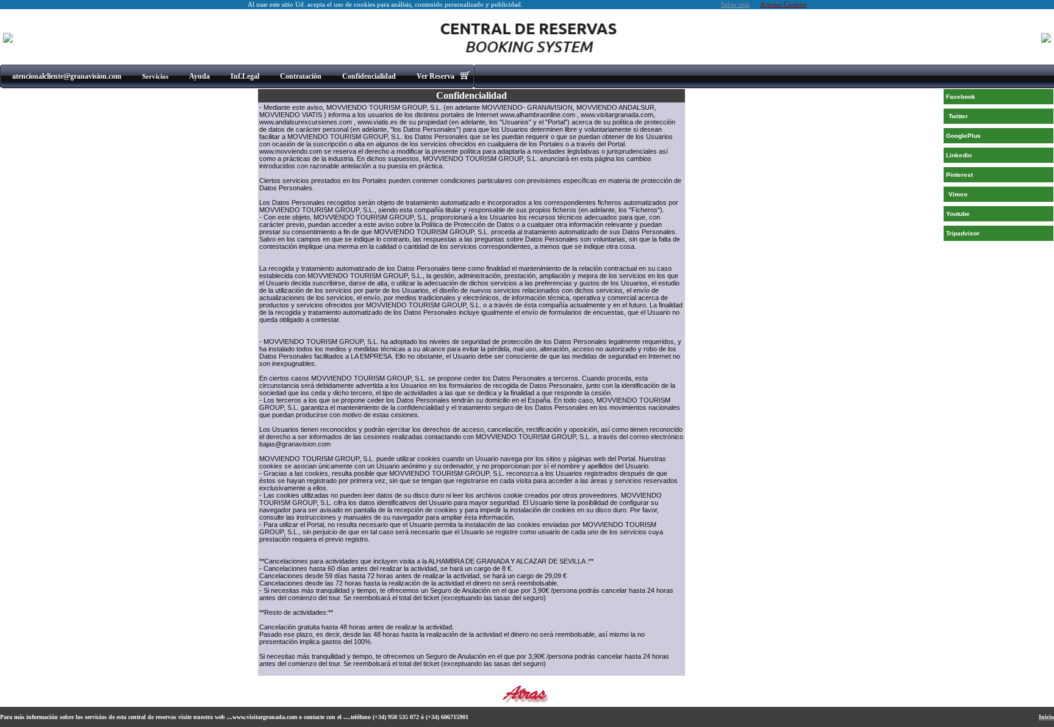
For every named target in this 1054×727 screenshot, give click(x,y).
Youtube (958, 213)
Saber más (735, 4)
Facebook (960, 96)
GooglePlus (963, 135)
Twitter (958, 116)
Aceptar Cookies (783, 4)
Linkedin (959, 155)
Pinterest (959, 174)
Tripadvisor (963, 233)
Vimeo (957, 194)
